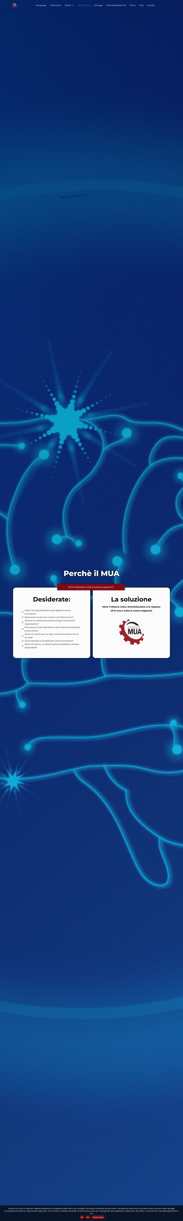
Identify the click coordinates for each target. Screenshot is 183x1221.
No (88, 1217)
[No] (180, 1213)
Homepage (41, 5)
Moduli (68, 5)
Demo (132, 5)
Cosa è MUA (55, 5)
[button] (69, 5)
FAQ (141, 5)
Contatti (151, 5)
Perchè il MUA (83, 5)
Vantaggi (98, 5)
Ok (82, 1217)
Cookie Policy (98, 1217)
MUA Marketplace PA (116, 5)
